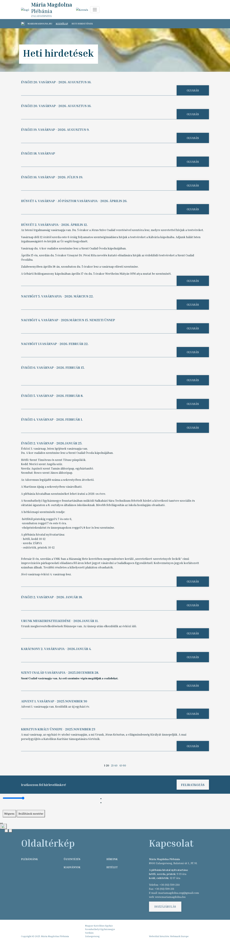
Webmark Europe (179, 936)
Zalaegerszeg (92, 936)
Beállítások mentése (31, 813)
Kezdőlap (62, 23)
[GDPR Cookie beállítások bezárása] (1, 823)
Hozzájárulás (165, 906)
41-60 (122, 765)
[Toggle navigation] (95, 9)
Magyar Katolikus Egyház (99, 925)
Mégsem (9, 813)
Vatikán (89, 932)
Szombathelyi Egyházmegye (100, 929)
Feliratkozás (193, 785)
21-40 (114, 765)
